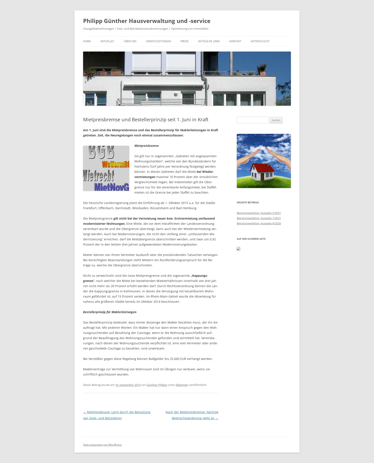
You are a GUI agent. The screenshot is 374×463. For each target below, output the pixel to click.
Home (87, 41)
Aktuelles (107, 41)
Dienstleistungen (158, 41)
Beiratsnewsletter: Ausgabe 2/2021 (259, 213)
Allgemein (182, 385)
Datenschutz (260, 41)
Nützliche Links (209, 41)
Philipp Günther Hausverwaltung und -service (146, 21)
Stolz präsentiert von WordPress (102, 445)
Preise (185, 41)
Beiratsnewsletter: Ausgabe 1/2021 (259, 218)
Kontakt (235, 41)
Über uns (130, 41)
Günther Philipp (157, 385)
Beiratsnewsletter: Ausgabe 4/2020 (259, 223)
